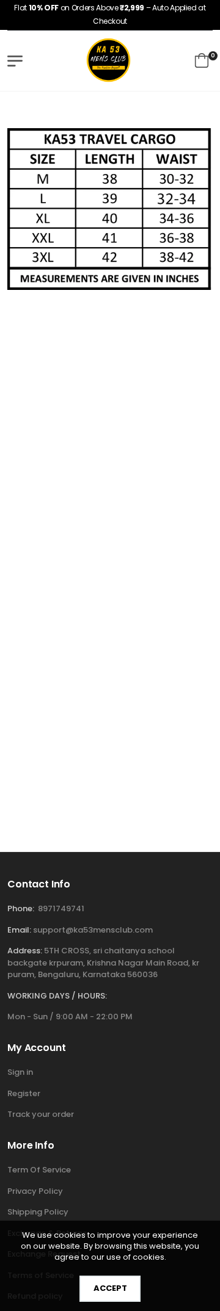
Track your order (40, 1114)
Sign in (20, 1072)
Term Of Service (39, 1170)
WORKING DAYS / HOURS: (57, 996)
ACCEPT (110, 1288)
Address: (24, 950)
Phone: (20, 908)
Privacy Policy (35, 1191)
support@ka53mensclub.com (93, 930)
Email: (19, 930)
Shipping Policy (37, 1212)
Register (23, 1093)
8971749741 (61, 908)
